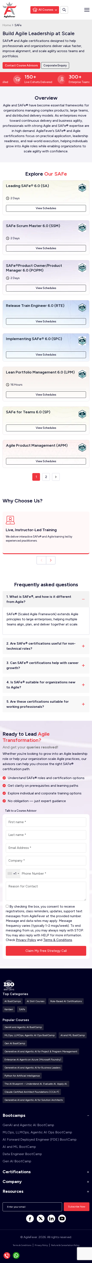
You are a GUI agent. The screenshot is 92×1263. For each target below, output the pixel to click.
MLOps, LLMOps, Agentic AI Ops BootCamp (29, 1035)
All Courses (46, 9)
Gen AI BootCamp (14, 1043)
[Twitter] (41, 1218)
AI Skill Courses (35, 1001)
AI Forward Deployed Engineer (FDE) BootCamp (40, 1139)
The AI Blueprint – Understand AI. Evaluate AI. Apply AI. (35, 1083)
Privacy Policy (26, 940)
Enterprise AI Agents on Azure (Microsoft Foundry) (32, 1059)
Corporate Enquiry (55, 65)
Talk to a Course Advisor (20, 810)
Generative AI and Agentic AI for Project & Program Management (40, 1051)
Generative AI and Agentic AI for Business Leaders (32, 1067)
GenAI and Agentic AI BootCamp (23, 1027)
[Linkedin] (51, 1218)
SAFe (22, 1009)
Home (7, 25)
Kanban (8, 1009)
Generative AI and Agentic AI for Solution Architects (33, 1100)
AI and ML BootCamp (73, 1035)
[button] (50, 560)
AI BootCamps (12, 1001)
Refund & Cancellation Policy (65, 1245)
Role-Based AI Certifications (66, 1001)
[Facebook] (30, 1218)
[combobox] (13, 873)
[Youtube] (62, 1218)
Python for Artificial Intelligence (22, 1075)
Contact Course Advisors (21, 65)
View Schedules (46, 208)
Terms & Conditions (57, 940)
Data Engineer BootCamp (22, 1154)
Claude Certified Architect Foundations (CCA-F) (31, 1091)
